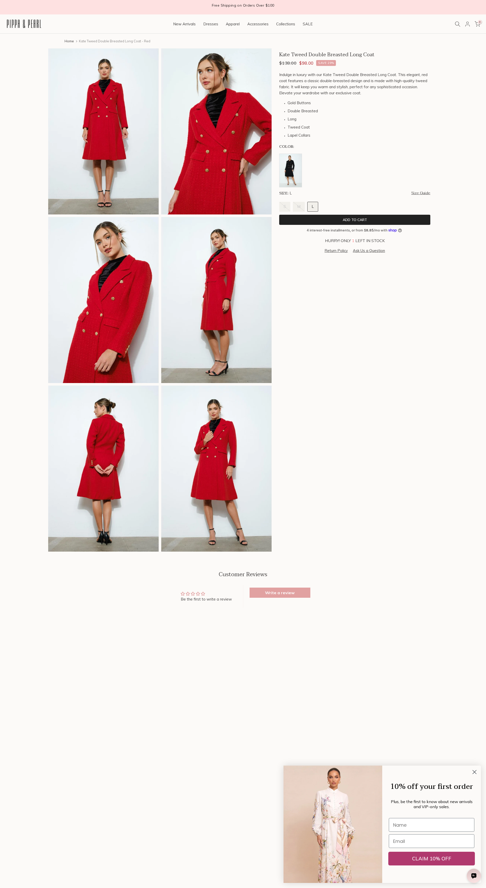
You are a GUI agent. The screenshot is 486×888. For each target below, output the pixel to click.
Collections (285, 24)
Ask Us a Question (369, 250)
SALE (308, 24)
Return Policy (336, 250)
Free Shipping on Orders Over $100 (243, 5)
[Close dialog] (474, 772)
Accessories (258, 24)
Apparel (233, 24)
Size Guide (420, 193)
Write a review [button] (280, 592)
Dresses (210, 24)
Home (69, 41)
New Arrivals (184, 24)
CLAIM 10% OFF (431, 858)
